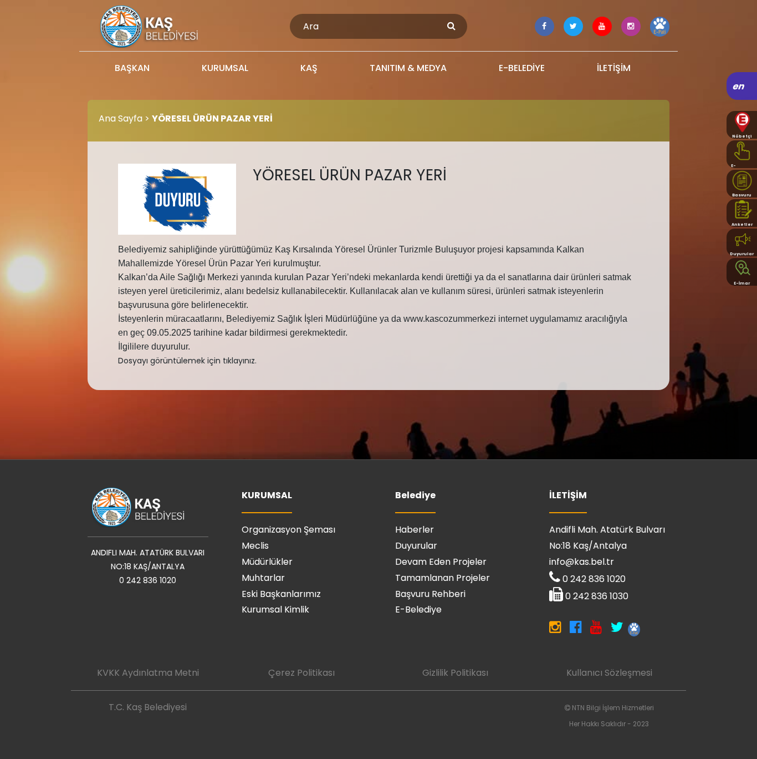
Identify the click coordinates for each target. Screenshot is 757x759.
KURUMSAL (225, 68)
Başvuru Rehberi (430, 594)
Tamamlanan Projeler (442, 577)
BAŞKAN (132, 68)
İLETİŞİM (614, 68)
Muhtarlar (263, 577)
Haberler (414, 529)
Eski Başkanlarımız (281, 594)
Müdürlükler (267, 561)
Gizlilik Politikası (455, 672)
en (739, 86)
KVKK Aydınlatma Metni (148, 672)
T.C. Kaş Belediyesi (148, 707)
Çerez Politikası (301, 672)
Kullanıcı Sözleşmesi (609, 672)
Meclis (255, 545)
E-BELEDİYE (522, 68)
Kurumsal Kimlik (275, 609)
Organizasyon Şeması (288, 529)
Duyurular (416, 545)
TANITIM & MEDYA (408, 68)
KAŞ (309, 68)
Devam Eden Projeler (441, 561)
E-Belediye (418, 609)
